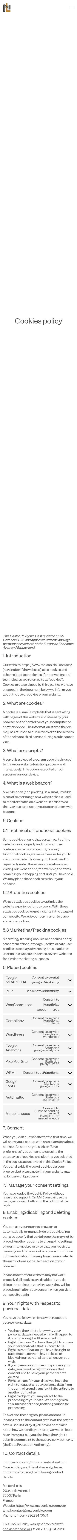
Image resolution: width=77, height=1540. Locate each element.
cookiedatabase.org (17, 1529)
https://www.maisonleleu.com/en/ (47, 665)
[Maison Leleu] (6, 7)
